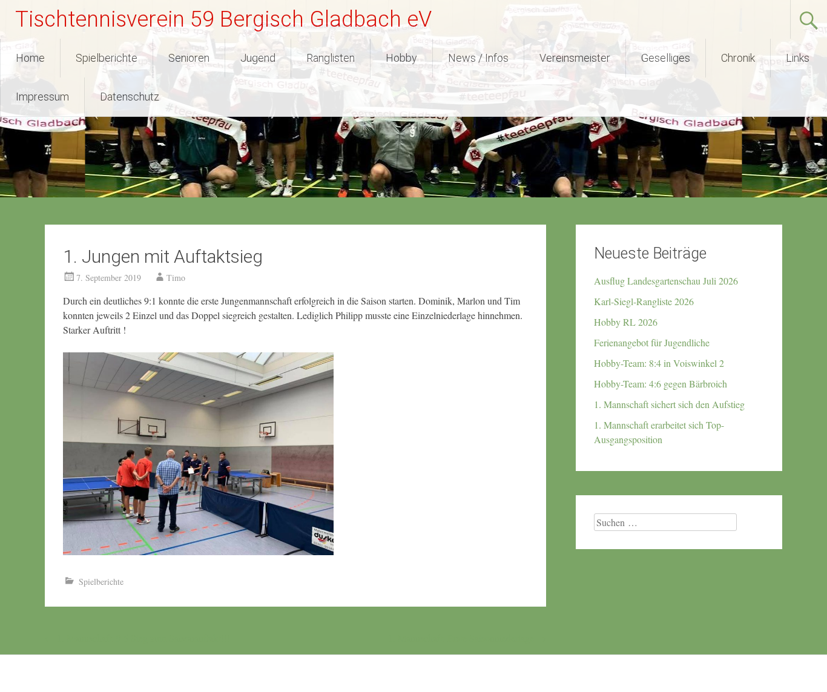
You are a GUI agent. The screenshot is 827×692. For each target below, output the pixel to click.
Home (30, 57)
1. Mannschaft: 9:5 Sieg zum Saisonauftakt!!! (137, 637)
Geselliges (665, 57)
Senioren (188, 57)
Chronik (738, 57)
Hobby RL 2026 (625, 321)
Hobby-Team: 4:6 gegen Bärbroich (660, 383)
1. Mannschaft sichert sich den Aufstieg (669, 404)
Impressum (42, 96)
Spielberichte (106, 57)
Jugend (257, 57)
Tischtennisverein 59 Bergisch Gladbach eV (223, 19)
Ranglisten (330, 57)
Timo (175, 277)
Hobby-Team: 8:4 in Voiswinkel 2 (659, 363)
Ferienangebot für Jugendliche (652, 342)
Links (797, 57)
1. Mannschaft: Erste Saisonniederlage (467, 637)
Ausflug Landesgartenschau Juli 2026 (666, 280)
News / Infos (478, 57)
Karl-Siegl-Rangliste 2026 (644, 301)
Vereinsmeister (574, 57)
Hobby (401, 57)
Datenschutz (129, 96)
